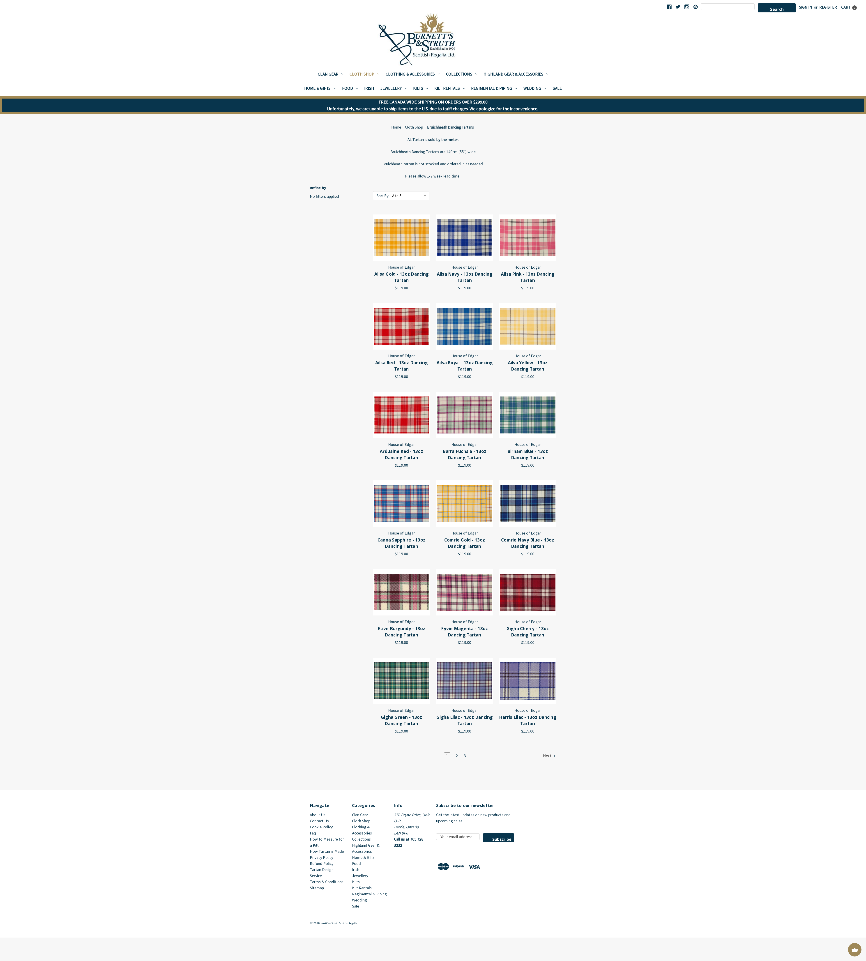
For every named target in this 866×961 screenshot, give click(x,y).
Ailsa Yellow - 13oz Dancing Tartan (528, 366)
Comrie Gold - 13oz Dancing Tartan (464, 543)
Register (828, 7)
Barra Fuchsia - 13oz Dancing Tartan (464, 454)
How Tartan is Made (327, 851)
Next (547, 755)
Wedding (532, 88)
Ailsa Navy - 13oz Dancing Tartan (464, 277)
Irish (369, 88)
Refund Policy (321, 863)
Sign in (805, 7)
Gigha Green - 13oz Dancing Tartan (401, 720)
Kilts (418, 88)
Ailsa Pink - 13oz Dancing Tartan (527, 277)
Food (347, 88)
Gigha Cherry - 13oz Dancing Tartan (528, 632)
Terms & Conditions (326, 881)
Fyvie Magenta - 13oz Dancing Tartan (464, 632)
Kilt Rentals (447, 88)
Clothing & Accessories (410, 74)
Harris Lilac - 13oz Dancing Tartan (527, 720)
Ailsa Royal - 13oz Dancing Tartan (465, 366)
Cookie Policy (321, 827)
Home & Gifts (317, 88)
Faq (313, 833)
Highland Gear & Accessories (513, 74)
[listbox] (410, 195)
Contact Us (319, 820)
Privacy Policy (321, 857)
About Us (317, 814)
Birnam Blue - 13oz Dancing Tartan (527, 454)
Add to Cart (401, 237)
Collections (459, 74)
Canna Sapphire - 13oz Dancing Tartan (401, 543)
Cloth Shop (362, 74)
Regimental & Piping (491, 88)
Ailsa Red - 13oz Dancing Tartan (401, 366)
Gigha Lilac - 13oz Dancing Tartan (464, 720)
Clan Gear (328, 74)
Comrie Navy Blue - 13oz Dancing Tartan (527, 543)
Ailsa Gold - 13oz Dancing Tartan (401, 277)
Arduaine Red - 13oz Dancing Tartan (401, 454)
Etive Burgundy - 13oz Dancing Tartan (401, 632)
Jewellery (391, 88)
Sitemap (317, 887)
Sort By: (382, 195)
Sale (557, 88)
